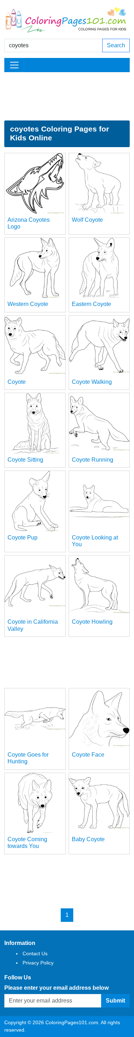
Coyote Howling (92, 622)
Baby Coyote (88, 839)
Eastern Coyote (91, 304)
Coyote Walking (92, 382)
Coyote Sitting (25, 460)
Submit (115, 1001)
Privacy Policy (38, 963)
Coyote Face (88, 755)
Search (116, 45)
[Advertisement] (67, 96)
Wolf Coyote (87, 220)
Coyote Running (92, 460)
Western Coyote (28, 304)
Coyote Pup (23, 537)
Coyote (17, 382)
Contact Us (35, 953)
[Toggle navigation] (14, 65)
